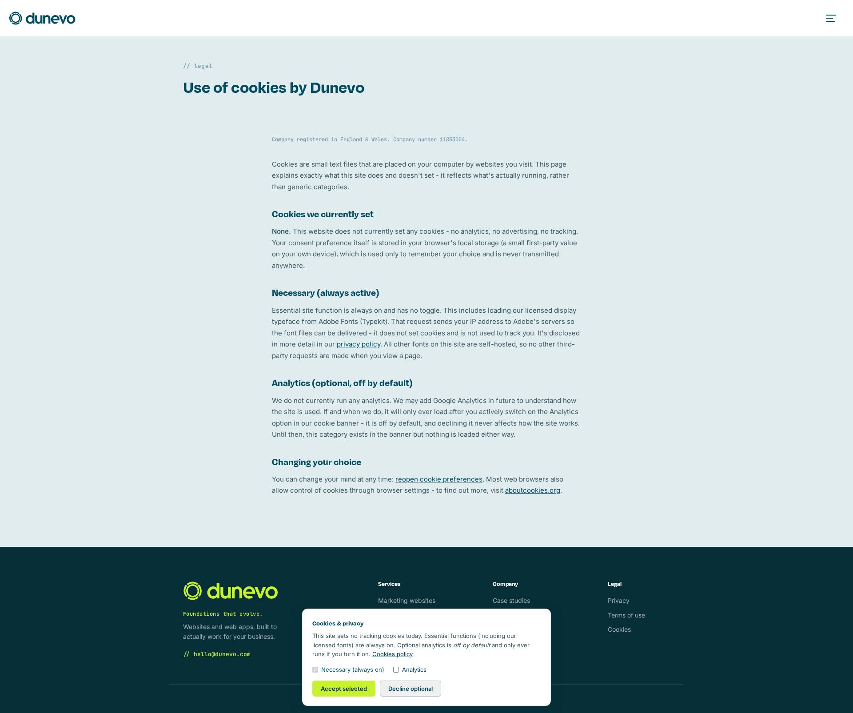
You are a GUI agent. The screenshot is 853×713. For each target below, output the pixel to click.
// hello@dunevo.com (217, 654)
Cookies (619, 629)
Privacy (619, 600)
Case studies (511, 600)
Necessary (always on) (352, 669)
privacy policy (358, 344)
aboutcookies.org (532, 490)
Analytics (414, 669)
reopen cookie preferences (438, 479)
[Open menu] (834, 18)
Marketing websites (406, 600)
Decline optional (410, 688)
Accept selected (344, 688)
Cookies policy (392, 653)
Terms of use (626, 615)
